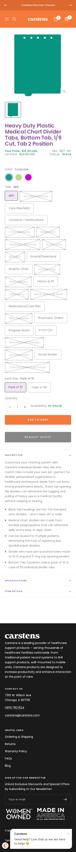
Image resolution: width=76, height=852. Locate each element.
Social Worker (47, 354)
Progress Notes (19, 330)
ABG (11, 196)
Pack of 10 (15, 387)
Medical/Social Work (48, 294)
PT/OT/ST (46, 330)
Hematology (47, 269)
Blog (8, 766)
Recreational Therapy (24, 342)
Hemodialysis (18, 282)
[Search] (14, 19)
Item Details (13, 591)
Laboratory (16, 294)
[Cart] (56, 19)
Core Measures (19, 232)
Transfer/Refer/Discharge (27, 367)
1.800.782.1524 (14, 708)
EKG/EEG (15, 257)
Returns (10, 744)
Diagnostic (48, 232)
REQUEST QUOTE (38, 437)
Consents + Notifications (26, 220)
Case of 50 (39, 387)
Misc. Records (18, 318)
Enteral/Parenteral (43, 256)
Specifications (16, 580)
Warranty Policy (16, 751)
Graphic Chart (19, 269)
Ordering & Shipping (19, 737)
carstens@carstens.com (22, 715)
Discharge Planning (22, 244)
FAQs (8, 758)
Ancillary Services (36, 196)
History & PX (45, 281)
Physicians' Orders (50, 318)
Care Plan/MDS (19, 208)
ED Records (54, 244)
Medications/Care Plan (25, 306)
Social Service (19, 355)
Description (13, 455)
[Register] (65, 799)
